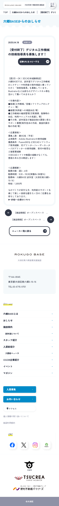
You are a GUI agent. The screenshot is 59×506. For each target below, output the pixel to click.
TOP (5, 12)
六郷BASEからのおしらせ (23, 12)
